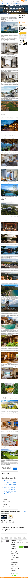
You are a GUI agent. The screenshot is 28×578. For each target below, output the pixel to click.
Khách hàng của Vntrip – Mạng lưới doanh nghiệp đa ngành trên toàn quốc (10, 482)
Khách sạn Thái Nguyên (6, 538)
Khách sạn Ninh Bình (24, 537)
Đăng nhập (26, 0)
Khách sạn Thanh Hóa (11, 538)
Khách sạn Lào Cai (15, 537)
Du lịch (9, 3)
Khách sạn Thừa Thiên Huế (15, 538)
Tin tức (3, 3)
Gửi (15, 468)
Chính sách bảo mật (2, 541)
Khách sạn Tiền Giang (19, 538)
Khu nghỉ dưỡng (7, 501)
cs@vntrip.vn (18, 572)
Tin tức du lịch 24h (16, 3)
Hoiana (5, 499)
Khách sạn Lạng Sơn (11, 537)
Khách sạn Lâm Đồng (6, 537)
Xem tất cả (24, 512)
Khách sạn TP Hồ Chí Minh (24, 538)
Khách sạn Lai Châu (2, 537)
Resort (5, 504)
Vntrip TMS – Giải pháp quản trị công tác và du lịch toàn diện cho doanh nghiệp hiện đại (10, 490)
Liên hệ (1, 540)
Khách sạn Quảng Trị (2, 538)
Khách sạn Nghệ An (19, 537)
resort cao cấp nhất (8, 506)
